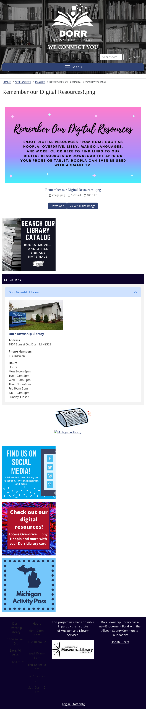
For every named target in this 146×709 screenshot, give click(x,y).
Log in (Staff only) (73, 704)
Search (135, 57)
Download (57, 206)
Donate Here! (120, 642)
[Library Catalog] (29, 244)
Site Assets (23, 82)
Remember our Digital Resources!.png (73, 190)
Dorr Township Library (24, 292)
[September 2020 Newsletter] (73, 417)
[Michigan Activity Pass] (29, 585)
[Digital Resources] (29, 528)
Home (7, 82)
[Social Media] (29, 472)
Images (40, 82)
